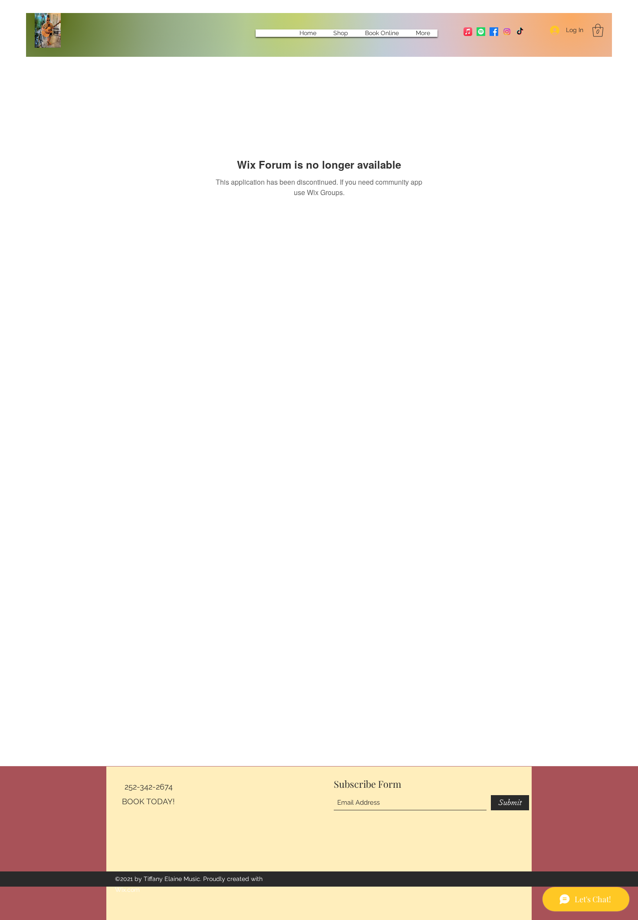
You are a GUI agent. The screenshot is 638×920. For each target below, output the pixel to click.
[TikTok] (520, 31)
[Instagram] (507, 31)
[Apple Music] (468, 31)
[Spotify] (481, 31)
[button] (597, 30)
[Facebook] (494, 31)
